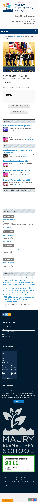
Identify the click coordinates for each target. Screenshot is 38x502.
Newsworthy (8, 290)
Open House (29, 290)
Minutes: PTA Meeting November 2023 (16, 170)
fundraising (12, 282)
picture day (6, 292)
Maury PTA (22, 286)
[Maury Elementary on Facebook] (3, 314)
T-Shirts (29, 297)
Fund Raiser (23, 280)
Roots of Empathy (17, 295)
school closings (26, 87)
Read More (18, 401)
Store (3, 334)
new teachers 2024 (19, 290)
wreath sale (11, 301)
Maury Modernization (14, 286)
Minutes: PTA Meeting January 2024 (15, 161)
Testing (24, 299)
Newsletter (28, 287)
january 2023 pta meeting (26, 282)
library (5, 284)
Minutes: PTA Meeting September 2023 (17, 180)
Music (16, 288)
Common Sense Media (7, 339)
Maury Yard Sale (28, 286)
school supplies (16, 297)
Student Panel (24, 297)
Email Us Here (29, 485)
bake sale (19, 278)
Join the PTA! (8, 135)
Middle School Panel (10, 288)
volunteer (5, 301)
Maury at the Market (25, 284)
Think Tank (30, 299)
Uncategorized (19, 36)
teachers (5, 299)
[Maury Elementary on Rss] (9, 314)
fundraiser (6, 282)
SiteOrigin (17, 489)
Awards (15, 278)
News (20, 288)
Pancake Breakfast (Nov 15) (19, 105)
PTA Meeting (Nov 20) (19, 111)
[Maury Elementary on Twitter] (6, 314)
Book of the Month (27, 278)
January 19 (18, 282)
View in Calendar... (7, 227)
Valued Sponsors (6, 336)
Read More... (28, 130)
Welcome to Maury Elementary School (16, 126)
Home (12, 36)
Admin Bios (6, 278)
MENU (6, 31)
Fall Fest (16, 280)
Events (10, 279)
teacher (32, 297)
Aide (12, 278)
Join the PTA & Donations (8, 327)
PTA (11, 292)
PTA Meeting (18, 292)
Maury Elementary (26, 78)
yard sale (16, 301)
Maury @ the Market (13, 284)
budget (5, 280)
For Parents (5, 329)
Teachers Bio (15, 299)
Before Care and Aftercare (8, 331)
